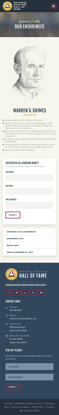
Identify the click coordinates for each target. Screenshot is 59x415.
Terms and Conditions (21, 407)
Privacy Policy (37, 407)
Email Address (11, 199)
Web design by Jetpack (29, 410)
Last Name (9, 186)
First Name (10, 172)
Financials (50, 407)
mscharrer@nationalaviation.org (23, 318)
